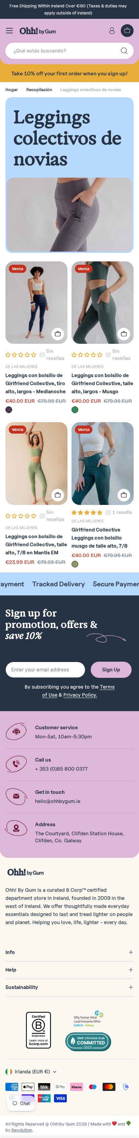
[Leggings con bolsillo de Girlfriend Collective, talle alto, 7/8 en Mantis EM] (36, 463)
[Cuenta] (112, 30)
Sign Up (111, 670)
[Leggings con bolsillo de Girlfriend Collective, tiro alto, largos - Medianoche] (36, 302)
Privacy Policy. (80, 695)
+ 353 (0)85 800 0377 (61, 769)
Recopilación (39, 89)
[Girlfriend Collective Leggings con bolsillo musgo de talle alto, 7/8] (103, 463)
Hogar (11, 89)
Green (75, 409)
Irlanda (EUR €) (32, 1072)
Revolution (21, 1130)
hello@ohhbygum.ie (57, 801)
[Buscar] (124, 51)
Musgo (75, 564)
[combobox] (69, 51)
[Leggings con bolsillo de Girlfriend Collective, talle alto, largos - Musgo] (103, 302)
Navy (8, 409)
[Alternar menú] (9, 31)
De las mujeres (21, 366)
